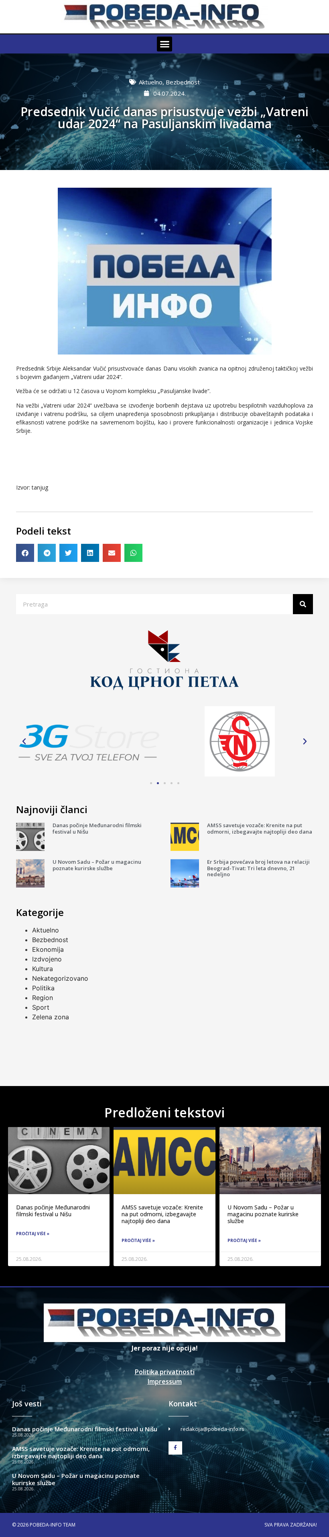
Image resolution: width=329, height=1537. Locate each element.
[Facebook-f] (175, 1448)
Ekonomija (48, 949)
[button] (164, 44)
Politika (43, 988)
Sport (40, 1007)
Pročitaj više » (32, 1233)
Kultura (42, 969)
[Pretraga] (303, 604)
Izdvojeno (47, 959)
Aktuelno (150, 82)
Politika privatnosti (165, 1371)
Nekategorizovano (60, 978)
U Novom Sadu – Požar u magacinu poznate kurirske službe (97, 865)
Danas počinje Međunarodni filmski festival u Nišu (97, 828)
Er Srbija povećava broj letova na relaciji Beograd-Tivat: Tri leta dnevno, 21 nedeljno (258, 868)
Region (42, 998)
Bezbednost (183, 82)
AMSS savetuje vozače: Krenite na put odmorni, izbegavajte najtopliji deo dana (259, 828)
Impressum (165, 1381)
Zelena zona (50, 1017)
